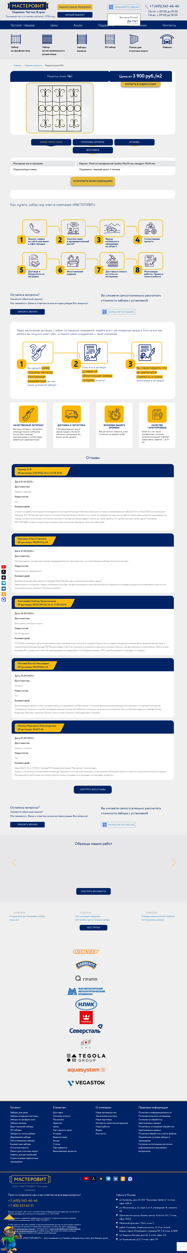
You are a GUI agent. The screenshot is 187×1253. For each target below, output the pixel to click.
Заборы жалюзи (18, 1123)
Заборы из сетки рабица (22, 1133)
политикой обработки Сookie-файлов (65, 1229)
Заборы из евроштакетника (24, 1116)
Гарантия (57, 1123)
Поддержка (106, 25)
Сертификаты (60, 1147)
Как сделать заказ (62, 1130)
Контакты (169, 25)
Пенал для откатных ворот (24, 1151)
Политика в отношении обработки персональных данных (156, 1128)
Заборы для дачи (19, 1112)
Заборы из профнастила (22, 1119)
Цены (54, 25)
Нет (135, 21)
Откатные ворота (19, 1147)
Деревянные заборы (20, 1137)
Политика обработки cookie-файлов (157, 1133)
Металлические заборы (22, 1140)
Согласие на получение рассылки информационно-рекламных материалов (155, 1148)
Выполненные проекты (65, 1151)
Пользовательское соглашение (154, 1116)
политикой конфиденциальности (23, 1231)
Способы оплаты (61, 1116)
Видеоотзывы (60, 1137)
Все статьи (93, 927)
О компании (103, 1107)
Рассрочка (58, 1119)
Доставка (58, 1112)
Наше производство (106, 1112)
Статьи (56, 1144)
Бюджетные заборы (20, 1144)
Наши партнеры (104, 1119)
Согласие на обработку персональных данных (150, 1121)
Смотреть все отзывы (92, 789)
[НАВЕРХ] (8, 1218)
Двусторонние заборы (21, 1126)
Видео (99, 1130)
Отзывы (57, 1133)
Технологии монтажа (106, 1116)
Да (129, 21)
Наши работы (103, 1126)
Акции (78, 25)
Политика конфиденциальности (155, 1112)
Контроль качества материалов (112, 1123)
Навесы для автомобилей (23, 1154)
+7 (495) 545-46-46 (164, 6)
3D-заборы (15, 1130)
